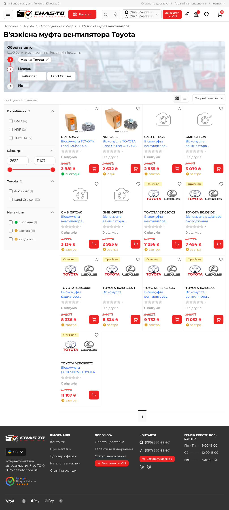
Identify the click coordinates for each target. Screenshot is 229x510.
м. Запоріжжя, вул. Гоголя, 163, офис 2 (33, 3)
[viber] (142, 467)
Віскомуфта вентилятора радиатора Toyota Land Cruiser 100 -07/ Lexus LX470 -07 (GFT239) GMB (204, 143)
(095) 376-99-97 (157, 442)
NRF (20, 130)
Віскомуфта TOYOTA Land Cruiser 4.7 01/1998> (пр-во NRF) (77, 143)
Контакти (218, 3)
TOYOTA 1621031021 (201, 212)
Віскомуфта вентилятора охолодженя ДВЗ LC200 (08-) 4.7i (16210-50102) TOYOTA (162, 219)
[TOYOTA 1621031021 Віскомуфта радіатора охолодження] (204, 195)
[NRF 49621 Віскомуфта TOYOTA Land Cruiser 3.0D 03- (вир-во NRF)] (121, 119)
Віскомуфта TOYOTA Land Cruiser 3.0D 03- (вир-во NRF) (119, 143)
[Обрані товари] (207, 14)
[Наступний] (94, 119)
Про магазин (60, 449)
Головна (11, 26)
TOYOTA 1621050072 (77, 363)
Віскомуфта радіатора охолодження (204, 219)
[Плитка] (177, 98)
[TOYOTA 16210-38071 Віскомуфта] (121, 270)
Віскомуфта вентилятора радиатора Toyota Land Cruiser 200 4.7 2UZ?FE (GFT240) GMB (80, 219)
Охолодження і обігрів (57, 26)
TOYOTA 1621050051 (201, 288)
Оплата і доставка (109, 442)
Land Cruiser (27, 200)
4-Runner (23, 191)
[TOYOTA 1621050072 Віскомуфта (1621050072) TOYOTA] (80, 346)
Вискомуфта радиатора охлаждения (71, 294)
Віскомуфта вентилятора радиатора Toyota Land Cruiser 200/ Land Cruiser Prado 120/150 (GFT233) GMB (163, 143)
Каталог (85, 14)
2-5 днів (27, 239)
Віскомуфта (112, 292)
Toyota (28, 26)
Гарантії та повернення (190, 3)
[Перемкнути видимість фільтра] (52, 111)
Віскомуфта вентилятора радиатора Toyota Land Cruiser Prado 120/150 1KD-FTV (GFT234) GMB (121, 219)
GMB (20, 121)
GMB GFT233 (154, 137)
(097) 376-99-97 (157, 450)
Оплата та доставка (155, 3)
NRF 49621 (111, 137)
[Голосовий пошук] (115, 14)
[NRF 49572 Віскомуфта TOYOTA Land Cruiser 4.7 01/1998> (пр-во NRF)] (80, 119)
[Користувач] (187, 14)
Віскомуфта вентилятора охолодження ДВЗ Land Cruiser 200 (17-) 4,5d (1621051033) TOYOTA (161, 294)
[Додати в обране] (96, 108)
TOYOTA (23, 138)
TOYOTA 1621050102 (159, 212)
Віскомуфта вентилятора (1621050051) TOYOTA (202, 294)
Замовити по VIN (114, 463)
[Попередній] (65, 119)
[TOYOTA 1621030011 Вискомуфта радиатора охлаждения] (80, 270)
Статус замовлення (110, 456)
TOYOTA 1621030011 (76, 288)
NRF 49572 (69, 137)
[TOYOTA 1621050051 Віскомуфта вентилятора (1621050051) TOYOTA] (204, 270)
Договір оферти (63, 456)
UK (15, 452)
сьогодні (28, 222)
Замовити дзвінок (159, 458)
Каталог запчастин (65, 463)
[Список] (184, 98)
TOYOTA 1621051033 (159, 288)
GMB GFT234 (113, 212)
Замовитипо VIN (172, 14)
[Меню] (8, 14)
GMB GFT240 (71, 212)
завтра (27, 231)
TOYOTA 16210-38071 (119, 288)
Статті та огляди (63, 470)
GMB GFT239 (196, 137)
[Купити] (94, 168)
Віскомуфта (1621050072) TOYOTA (78, 370)
